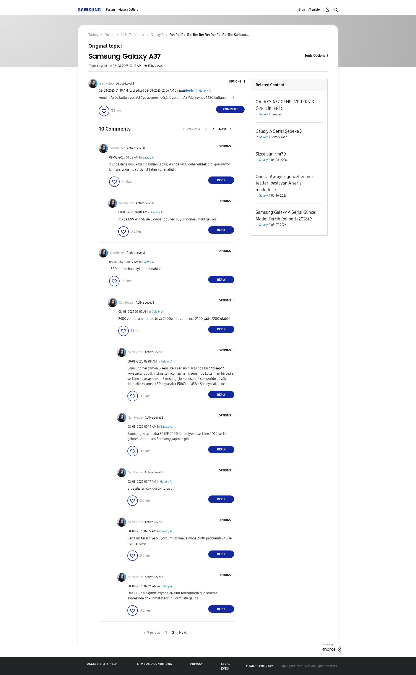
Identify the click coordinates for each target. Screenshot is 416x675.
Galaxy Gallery (128, 9)
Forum (110, 9)
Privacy (196, 664)
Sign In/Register (310, 9)
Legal (225, 664)
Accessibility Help (102, 664)
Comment (230, 109)
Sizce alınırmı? (269, 154)
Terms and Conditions (153, 664)
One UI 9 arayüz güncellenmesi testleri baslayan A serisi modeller (285, 183)
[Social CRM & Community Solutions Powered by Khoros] (331, 648)
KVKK (225, 668)
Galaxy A (205, 90)
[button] (237, 82)
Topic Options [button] (315, 55)
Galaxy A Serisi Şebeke (277, 131)
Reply (221, 180)
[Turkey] (89, 10)
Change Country (259, 666)
